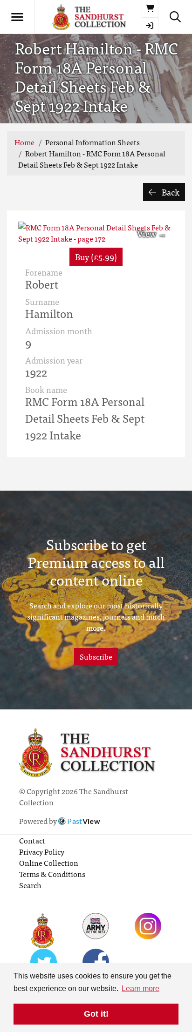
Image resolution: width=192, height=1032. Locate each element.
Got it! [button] (96, 1014)
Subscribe (96, 656)
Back (169, 192)
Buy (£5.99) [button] (96, 256)
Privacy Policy (41, 851)
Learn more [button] (140, 988)
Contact (32, 840)
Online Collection (48, 863)
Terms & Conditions (52, 874)
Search (30, 885)
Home (24, 142)
